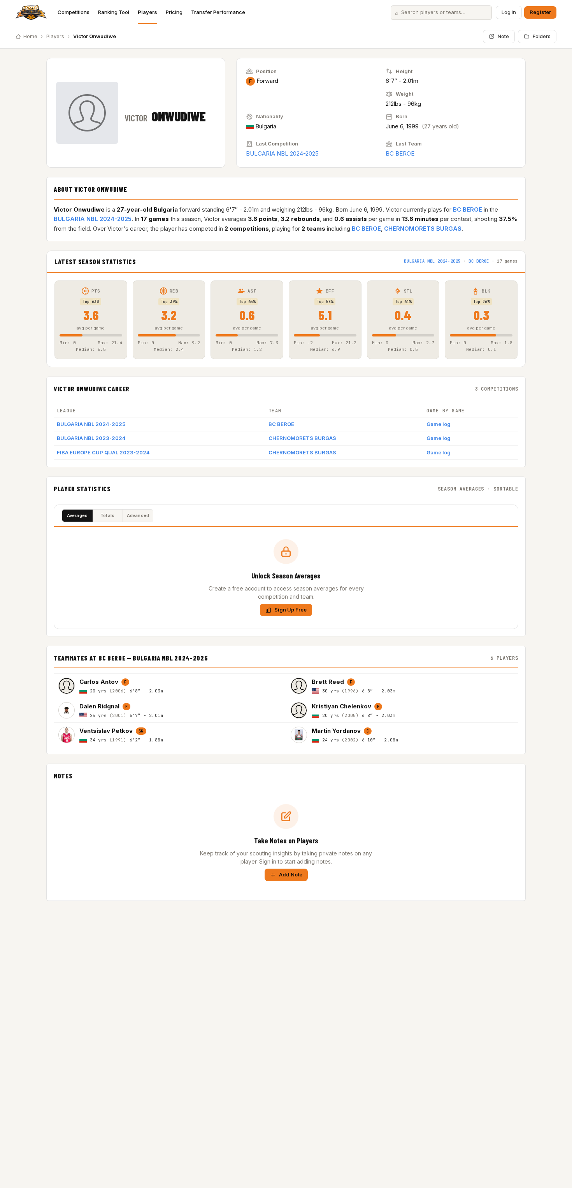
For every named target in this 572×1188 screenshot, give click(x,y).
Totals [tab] (107, 515)
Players (147, 12)
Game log (438, 424)
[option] (170, 685)
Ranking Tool (113, 12)
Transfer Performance (218, 12)
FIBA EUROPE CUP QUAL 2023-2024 (103, 452)
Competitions (73, 12)
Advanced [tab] (138, 515)
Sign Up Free (290, 609)
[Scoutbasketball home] (31, 12)
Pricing (174, 12)
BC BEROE (400, 153)
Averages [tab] (77, 515)
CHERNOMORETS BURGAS (422, 228)
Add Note (290, 874)
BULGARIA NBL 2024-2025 (282, 153)
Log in (509, 12)
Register (540, 12)
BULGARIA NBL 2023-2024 (91, 438)
